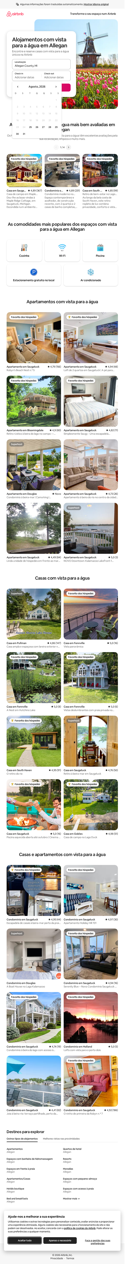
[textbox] (27, 77)
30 (17, 133)
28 (49, 127)
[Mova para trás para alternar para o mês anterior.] (18, 87)
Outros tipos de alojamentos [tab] (22, 1138)
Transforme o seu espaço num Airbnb (93, 14)
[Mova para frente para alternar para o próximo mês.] (56, 87)
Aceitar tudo (25, 1240)
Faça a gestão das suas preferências (97, 1242)
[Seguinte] (68, 147)
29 (56, 127)
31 (24, 133)
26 (37, 127)
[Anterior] (56, 147)
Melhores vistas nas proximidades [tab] (61, 1138)
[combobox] (41, 66)
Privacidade (56, 1258)
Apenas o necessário (60, 1240)
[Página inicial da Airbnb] (15, 14)
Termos (70, 1258)
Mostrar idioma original (96, 4)
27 (43, 127)
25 (30, 127)
